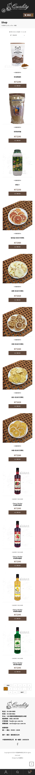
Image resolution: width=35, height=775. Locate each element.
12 (15, 692)
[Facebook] (17, 744)
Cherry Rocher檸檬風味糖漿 (17, 610)
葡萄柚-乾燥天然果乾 (17, 238)
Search (17, 772)
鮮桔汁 (17, 185)
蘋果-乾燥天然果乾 (17, 291)
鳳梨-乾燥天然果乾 (17, 397)
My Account (6, 772)
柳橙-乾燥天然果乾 (17, 450)
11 (10, 692)
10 (29, 689)
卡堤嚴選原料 (17, 72)
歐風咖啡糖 (17, 132)
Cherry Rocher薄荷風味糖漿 (17, 664)
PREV (8, 685)
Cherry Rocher (17, 499)
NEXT (22, 692)
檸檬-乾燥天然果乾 (17, 344)
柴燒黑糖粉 (17, 77)
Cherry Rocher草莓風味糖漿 (17, 557)
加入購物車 (17, 86)
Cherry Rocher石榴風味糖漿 (17, 504)
